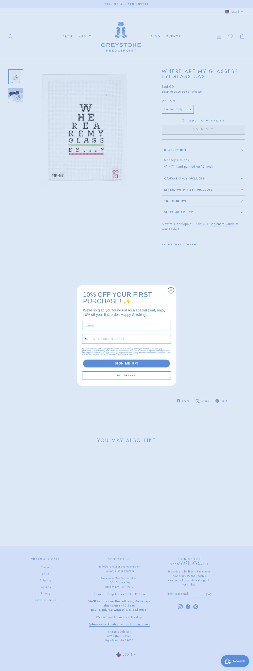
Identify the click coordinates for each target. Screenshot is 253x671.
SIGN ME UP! (127, 363)
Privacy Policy (121, 354)
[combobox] (89, 339)
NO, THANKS (126, 375)
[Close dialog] (171, 290)
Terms (131, 354)
